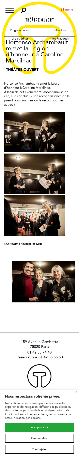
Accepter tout (39, 427)
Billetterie (67, 9)
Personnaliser (39, 438)
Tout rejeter (39, 449)
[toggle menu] (9, 9)
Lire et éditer (20, 38)
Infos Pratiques (59, 38)
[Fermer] (76, 391)
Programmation (20, 30)
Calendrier (59, 30)
